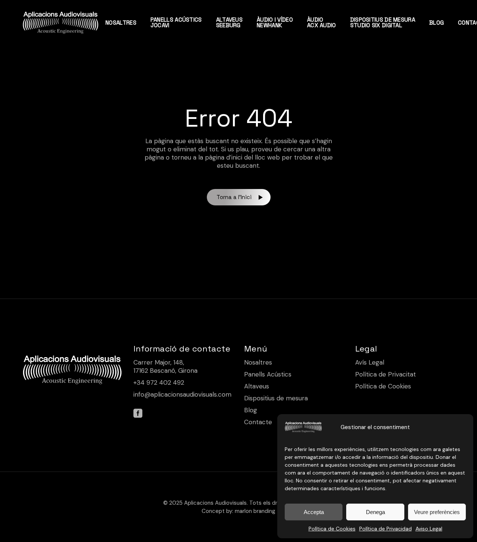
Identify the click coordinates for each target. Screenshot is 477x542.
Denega (375, 512)
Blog (250, 410)
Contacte (258, 422)
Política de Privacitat (385, 374)
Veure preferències (437, 512)
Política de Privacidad (385, 528)
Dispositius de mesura (276, 398)
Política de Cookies (332, 528)
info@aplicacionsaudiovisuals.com (182, 394)
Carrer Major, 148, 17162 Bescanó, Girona (165, 366)
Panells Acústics (267, 374)
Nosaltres (258, 362)
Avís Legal (369, 362)
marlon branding (255, 511)
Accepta (314, 512)
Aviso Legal (429, 528)
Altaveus (256, 386)
